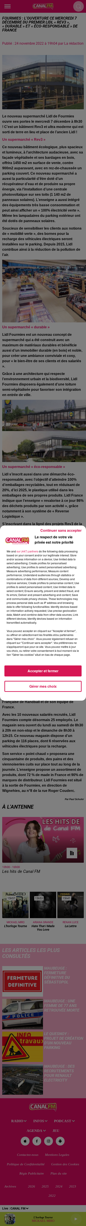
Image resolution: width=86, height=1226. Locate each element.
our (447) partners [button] (27, 551)
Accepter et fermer (43, 670)
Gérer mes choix (43, 686)
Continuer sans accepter (61, 530)
